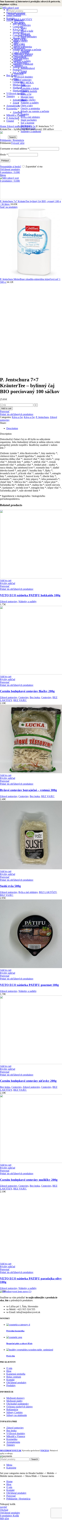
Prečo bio (10, 1356)
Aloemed (17, 112)
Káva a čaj (26, 94)
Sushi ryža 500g (10, 886)
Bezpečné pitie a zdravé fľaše (19, 1343)
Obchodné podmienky (17, 1403)
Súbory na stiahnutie (16, 1415)
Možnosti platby (14, 1401)
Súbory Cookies (14, 1412)
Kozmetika (11, 1439)
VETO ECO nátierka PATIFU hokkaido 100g (30, 595)
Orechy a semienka (30, 108)
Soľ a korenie (27, 122)
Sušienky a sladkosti (23, 64)
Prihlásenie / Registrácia (18, 1498)
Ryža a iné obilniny (30, 117)
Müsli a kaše (27, 31)
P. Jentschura (42, 417)
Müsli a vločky (28, 99)
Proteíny (17, 69)
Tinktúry (10, 1445)
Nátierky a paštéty (30, 102)
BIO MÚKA (27, 82)
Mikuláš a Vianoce (15, 1436)
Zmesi (16, 102)
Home (3, 126)
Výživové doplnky (23, 76)
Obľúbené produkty (16, 1382)
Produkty (11, 1385)
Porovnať (11, 1495)
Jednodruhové (28, 68)
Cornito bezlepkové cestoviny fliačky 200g (27, 691)
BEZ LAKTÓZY (48, 892)
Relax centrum (13, 1376)
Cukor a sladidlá (21, 52)
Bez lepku (35, 697)
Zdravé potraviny (23, 79)
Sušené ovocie (20, 66)
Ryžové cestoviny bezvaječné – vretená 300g (28, 790)
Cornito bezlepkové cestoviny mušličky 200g (29, 1179)
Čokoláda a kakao (30, 88)
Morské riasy (27, 97)
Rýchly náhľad (7, 583)
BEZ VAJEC (20, 700)
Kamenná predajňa (15, 1374)
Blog (8, 1371)
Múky (24, 28)
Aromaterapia (13, 1442)
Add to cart (6, 408)
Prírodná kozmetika (15, 1331)
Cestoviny (26, 25)
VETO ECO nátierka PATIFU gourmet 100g (29, 985)
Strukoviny (18, 32)
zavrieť (3, 1507)
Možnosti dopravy (15, 1398)
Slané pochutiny (29, 120)
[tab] (34, 428)
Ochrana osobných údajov (19, 1406)
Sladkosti (17, 87)
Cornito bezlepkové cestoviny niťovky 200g (28, 1080)
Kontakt (10, 1379)
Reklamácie (12, 1409)
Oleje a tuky (27, 105)
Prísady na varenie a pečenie (35, 111)
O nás (9, 1368)
